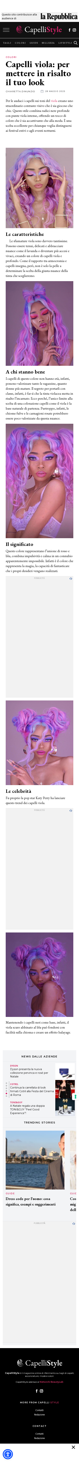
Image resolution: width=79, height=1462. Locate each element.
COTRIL (14, 1084)
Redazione (39, 1414)
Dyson (14, 1065)
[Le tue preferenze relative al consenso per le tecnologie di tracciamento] (75, 1096)
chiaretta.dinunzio (20, 91)
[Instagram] (74, 30)
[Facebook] (69, 30)
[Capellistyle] (39, 30)
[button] (6, 1083)
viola (54, 101)
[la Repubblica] (59, 16)
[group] (7, 43)
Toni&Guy (16, 1102)
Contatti (39, 1410)
